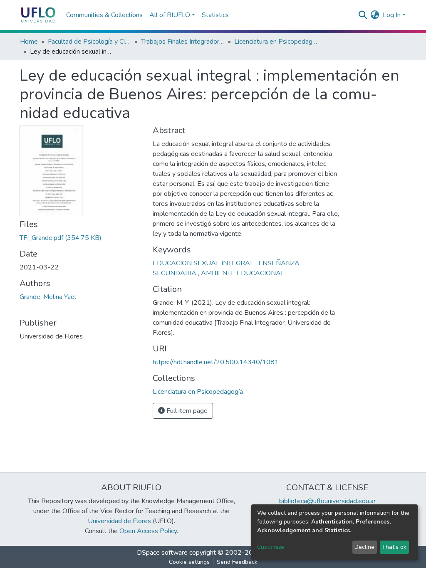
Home (29, 41)
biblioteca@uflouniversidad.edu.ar (327, 501)
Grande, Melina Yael (48, 296)
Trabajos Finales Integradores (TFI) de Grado (182, 41)
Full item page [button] (186, 410)
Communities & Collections (104, 15)
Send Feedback (237, 562)
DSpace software (162, 552)
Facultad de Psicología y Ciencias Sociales (89, 41)
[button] (375, 15)
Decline (364, 547)
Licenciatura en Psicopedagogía (275, 41)
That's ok (394, 547)
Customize (270, 547)
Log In (392, 15)
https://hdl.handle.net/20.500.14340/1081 (216, 362)
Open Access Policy (148, 531)
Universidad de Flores (119, 521)
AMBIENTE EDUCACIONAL (243, 273)
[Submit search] (363, 15)
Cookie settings (189, 562)
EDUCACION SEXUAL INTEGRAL (204, 263)
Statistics (215, 15)
